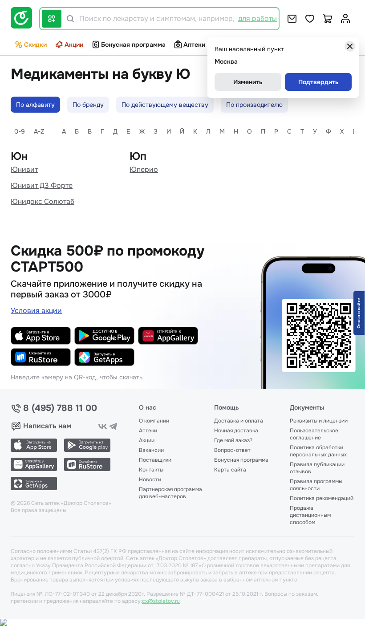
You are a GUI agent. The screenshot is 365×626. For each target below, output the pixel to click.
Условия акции (36, 310)
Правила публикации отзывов (317, 468)
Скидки (35, 45)
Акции (74, 45)
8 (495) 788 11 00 (60, 408)
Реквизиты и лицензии (319, 420)
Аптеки (194, 45)
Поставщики (155, 459)
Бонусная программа (133, 45)
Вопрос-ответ (232, 450)
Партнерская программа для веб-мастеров (170, 493)
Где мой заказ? (233, 440)
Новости (150, 479)
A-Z (39, 131)
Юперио (144, 169)
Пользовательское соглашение (314, 434)
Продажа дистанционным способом (310, 515)
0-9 (19, 131)
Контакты (151, 469)
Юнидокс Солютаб (42, 201)
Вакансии (151, 450)
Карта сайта (230, 469)
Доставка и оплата (238, 420)
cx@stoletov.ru (161, 601)
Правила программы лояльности (316, 485)
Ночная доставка (236, 430)
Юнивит (24, 169)
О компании (154, 420)
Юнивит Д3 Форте (42, 185)
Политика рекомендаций (321, 498)
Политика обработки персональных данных (318, 451)
